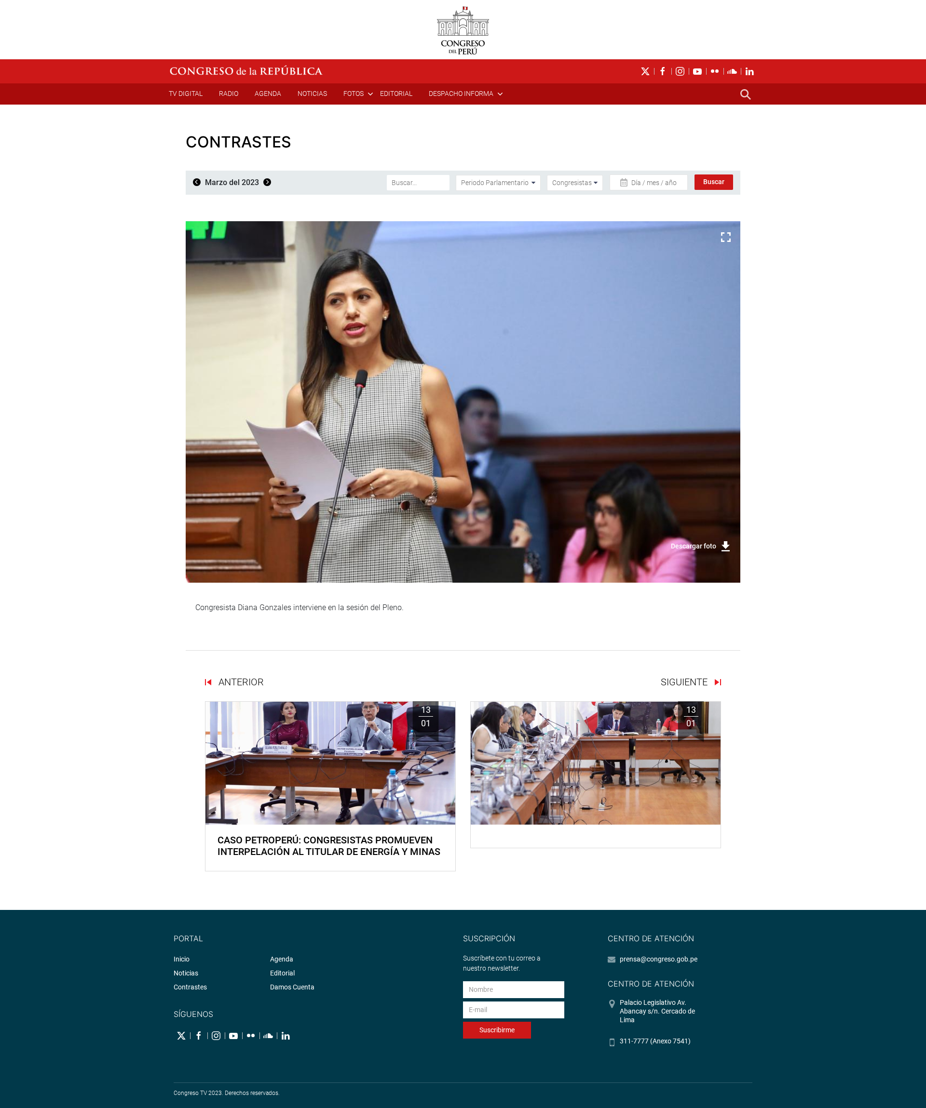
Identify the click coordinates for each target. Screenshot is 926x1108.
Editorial (396, 93)
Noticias (312, 93)
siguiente (685, 682)
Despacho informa (461, 93)
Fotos (353, 93)
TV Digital (186, 93)
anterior (240, 682)
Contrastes (190, 987)
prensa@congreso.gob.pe (658, 959)
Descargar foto (693, 546)
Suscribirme (497, 1030)
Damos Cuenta (292, 987)
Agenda (268, 93)
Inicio (182, 959)
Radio (228, 93)
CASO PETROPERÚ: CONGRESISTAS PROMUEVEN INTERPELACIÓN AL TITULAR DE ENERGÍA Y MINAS (329, 845)
